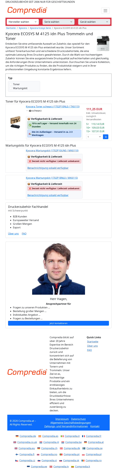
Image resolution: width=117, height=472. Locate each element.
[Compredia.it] (63, 436)
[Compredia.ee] (29, 466)
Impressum (62, 419)
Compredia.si (49, 460)
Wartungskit (20, 88)
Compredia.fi (27, 454)
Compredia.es (50, 436)
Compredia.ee (39, 466)
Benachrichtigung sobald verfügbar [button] (48, 168)
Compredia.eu (27, 448)
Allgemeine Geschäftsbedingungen (70, 422)
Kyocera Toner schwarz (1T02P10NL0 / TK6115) (53, 106)
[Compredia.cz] (17, 460)
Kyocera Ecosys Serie (40, 28)
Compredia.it (72, 436)
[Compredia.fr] (84, 436)
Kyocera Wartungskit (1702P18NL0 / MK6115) (52, 177)
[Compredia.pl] (84, 454)
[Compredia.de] (18, 436)
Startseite (11, 28)
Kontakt (94, 426)
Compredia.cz (27, 460)
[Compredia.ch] (39, 448)
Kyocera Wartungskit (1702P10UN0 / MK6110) (52, 150)
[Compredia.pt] (62, 454)
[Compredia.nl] (41, 442)
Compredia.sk (71, 460)
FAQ (24, 233)
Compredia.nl (51, 442)
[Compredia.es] (40, 436)
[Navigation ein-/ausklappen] (105, 11)
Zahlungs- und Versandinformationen (66, 426)
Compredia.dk (72, 448)
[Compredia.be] (63, 442)
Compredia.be (73, 442)
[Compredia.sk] (61, 460)
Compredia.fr (93, 436)
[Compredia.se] (85, 448)
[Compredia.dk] (62, 448)
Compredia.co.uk (27, 442)
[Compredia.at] (86, 442)
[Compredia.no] (39, 454)
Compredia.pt (72, 454)
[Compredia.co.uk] (15, 442)
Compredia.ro (94, 460)
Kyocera (23, 28)
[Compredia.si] (40, 460)
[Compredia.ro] (84, 460)
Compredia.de (28, 436)
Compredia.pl (93, 454)
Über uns (13, 233)
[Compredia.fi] (18, 454)
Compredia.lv (61, 466)
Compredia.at (96, 442)
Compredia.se (95, 448)
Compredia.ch (49, 448)
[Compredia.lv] (51, 466)
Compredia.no (49, 454)
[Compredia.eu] (17, 448)
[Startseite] (27, 372)
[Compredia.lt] (73, 466)
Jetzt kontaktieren (58, 323)
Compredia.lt (82, 466)
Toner (16, 84)
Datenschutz (78, 419)
